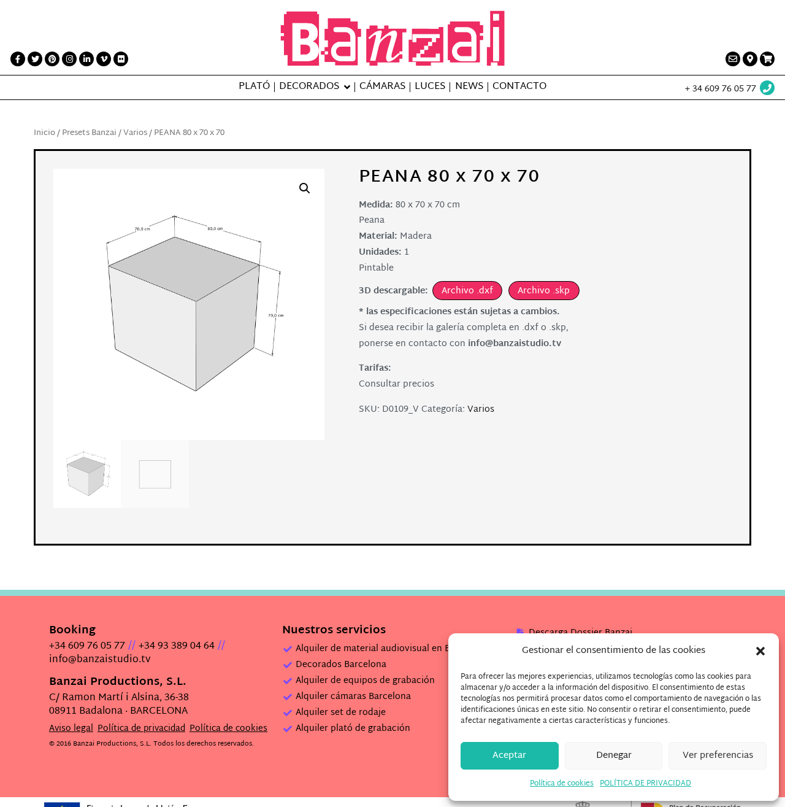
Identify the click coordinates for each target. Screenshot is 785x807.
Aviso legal (71, 728)
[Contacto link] (733, 59)
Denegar (614, 755)
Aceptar (509, 755)
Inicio (44, 133)
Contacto (519, 87)
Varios (135, 133)
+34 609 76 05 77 (87, 646)
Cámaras (382, 87)
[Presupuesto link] (767, 59)
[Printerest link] (52, 59)
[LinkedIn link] (86, 59)
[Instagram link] (69, 59)
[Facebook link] (17, 59)
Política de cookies (562, 783)
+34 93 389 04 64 (177, 646)
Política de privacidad (141, 728)
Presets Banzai (89, 133)
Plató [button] (254, 87)
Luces (430, 87)
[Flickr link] (120, 59)
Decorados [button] (309, 87)
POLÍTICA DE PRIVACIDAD (645, 783)
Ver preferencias (718, 755)
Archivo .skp (544, 291)
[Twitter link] (35, 59)
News (469, 87)
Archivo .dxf (467, 291)
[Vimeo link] (103, 59)
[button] (760, 651)
